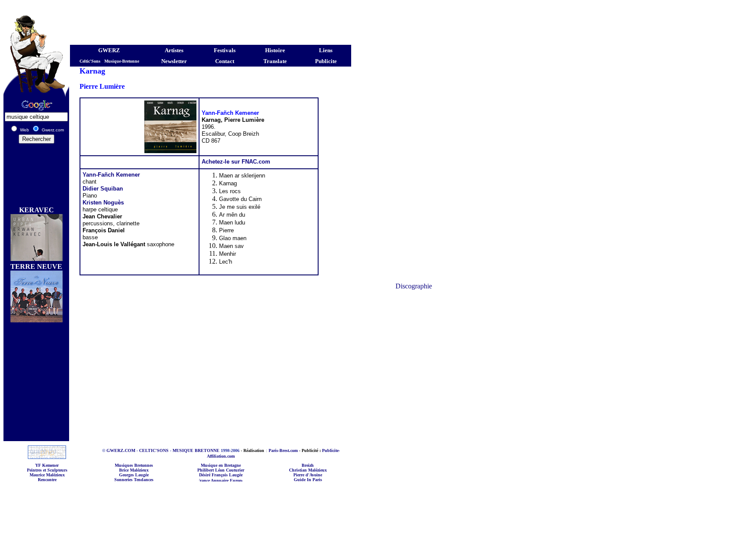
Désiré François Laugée (221, 474)
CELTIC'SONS (154, 450)
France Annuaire (204, 480)
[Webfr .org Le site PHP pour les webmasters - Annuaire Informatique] (47, 456)
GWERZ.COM (120, 450)
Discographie (413, 286)
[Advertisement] (177, 6)
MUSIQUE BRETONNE (196, 450)
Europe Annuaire (238, 480)
